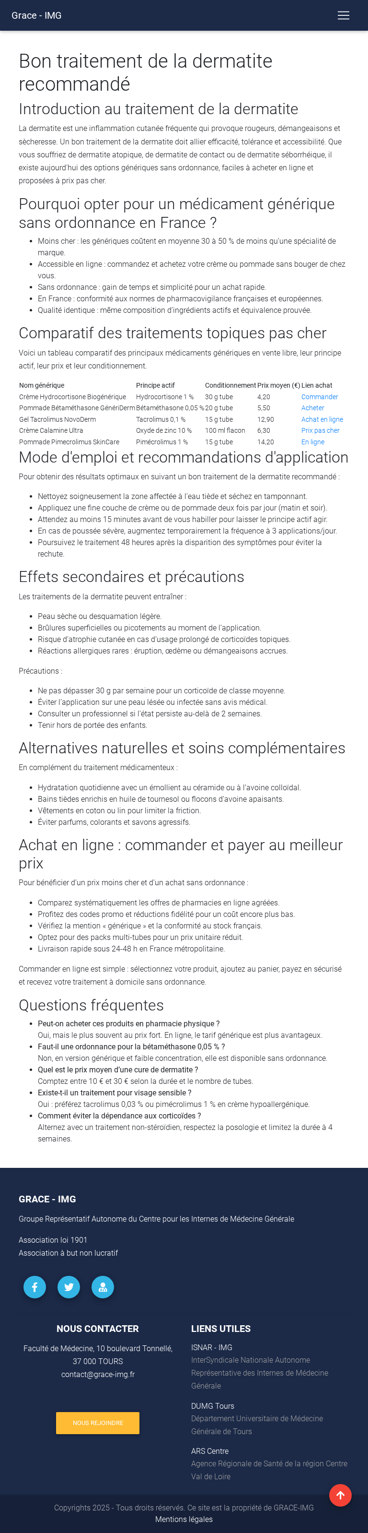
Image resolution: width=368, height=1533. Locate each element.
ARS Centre (210, 1451)
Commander (319, 397)
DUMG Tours (212, 1406)
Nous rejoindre (98, 1422)
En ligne (312, 442)
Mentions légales (184, 1519)
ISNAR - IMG (211, 1347)
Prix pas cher (320, 431)
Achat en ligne (322, 420)
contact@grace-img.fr (98, 1374)
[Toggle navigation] (343, 15)
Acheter (312, 408)
